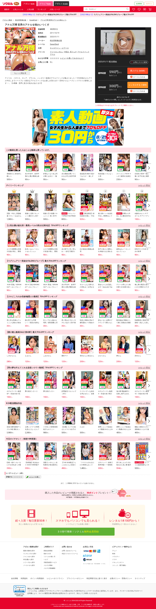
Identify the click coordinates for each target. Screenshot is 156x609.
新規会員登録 (48, 551)
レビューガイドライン (55, 578)
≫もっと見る (144, 185)
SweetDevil (54, 44)
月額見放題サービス (50, 562)
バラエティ (116, 556)
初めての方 (47, 553)
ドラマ (114, 559)
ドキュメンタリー (118, 562)
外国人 (66, 52)
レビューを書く (34, 477)
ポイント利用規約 (37, 578)
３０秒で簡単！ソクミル (78, 531)
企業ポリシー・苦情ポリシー (121, 578)
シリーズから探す (29, 562)
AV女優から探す (28, 559)
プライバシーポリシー (75, 578)
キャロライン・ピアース (59, 48)
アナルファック (83, 52)
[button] (19, 589)
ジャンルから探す (29, 556)
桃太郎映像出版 (56, 40)
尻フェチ (73, 52)
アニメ (114, 551)
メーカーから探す (29, 565)
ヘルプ (46, 559)
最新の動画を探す (29, 551)
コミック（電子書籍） (119, 565)
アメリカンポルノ (57, 52)
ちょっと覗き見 (20, 73)
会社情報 (14, 578)
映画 (113, 553)
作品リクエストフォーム (70, 553)
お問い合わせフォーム (69, 551)
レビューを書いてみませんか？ (72, 58)
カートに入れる (138, 76)
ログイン (149, 4)
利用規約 (24, 578)
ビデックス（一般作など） (122, 547)
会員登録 (139, 4)
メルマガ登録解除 (49, 568)
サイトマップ (140, 578)
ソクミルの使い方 (49, 556)
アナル (52, 54)
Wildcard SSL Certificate (19, 595)
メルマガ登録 (48, 565)
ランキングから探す (29, 553)
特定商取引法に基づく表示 (97, 578)
